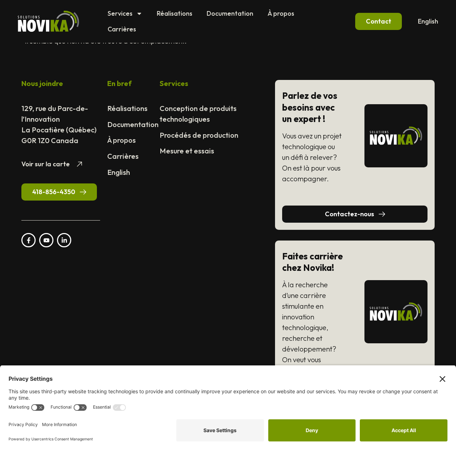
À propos (281, 13)
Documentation (230, 13)
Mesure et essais (187, 150)
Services (120, 13)
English (428, 21)
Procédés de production (199, 135)
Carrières (122, 29)
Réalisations (174, 13)
